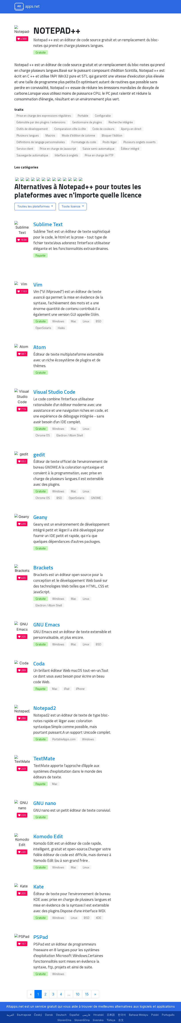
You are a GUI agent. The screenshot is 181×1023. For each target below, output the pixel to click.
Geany (40, 517)
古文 (121, 1020)
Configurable (103, 115)
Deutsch (61, 1014)
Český (38, 1014)
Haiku (61, 328)
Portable (83, 115)
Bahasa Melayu (138, 1014)
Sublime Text (48, 224)
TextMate (44, 758)
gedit (39, 454)
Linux (86, 321)
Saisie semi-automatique (98, 148)
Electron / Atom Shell (70, 435)
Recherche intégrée (121, 122)
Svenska (98, 1020)
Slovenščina (82, 1020)
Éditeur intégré (130, 148)
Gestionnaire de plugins (87, 122)
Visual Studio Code (54, 392)
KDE (98, 918)
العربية (10, 1014)
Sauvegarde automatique (32, 155)
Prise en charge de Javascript (58, 148)
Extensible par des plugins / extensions (41, 122)
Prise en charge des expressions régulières (44, 115)
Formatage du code (84, 142)
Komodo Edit (48, 836)
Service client (25, 148)
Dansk (49, 1014)
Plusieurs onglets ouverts (139, 142)
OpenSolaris (43, 328)
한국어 (122, 1014)
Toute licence (71, 206)
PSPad (40, 937)
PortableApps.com (63, 739)
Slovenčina (64, 1020)
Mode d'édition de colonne (78, 135)
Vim (37, 284)
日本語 (111, 1014)
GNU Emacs (46, 624)
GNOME (96, 498)
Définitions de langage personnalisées (41, 142)
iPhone (80, 689)
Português (168, 1014)
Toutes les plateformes (34, 206)
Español (74, 1014)
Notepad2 (44, 708)
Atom (39, 347)
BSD (98, 321)
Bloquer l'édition (112, 135)
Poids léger (110, 142)
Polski (155, 1014)
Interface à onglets (66, 155)
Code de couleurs (103, 129)
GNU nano (44, 803)
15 (87, 994)
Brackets (43, 567)
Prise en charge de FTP (99, 155)
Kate (38, 886)
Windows (58, 321)
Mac (73, 321)
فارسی (86, 1014)
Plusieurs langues (28, 135)
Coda (39, 663)
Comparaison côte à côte (70, 129)
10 (77, 994)
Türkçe (111, 1020)
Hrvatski (98, 1014)
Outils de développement (32, 129)
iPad (66, 689)
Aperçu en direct (131, 129)
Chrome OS (43, 435)
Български (24, 1014)
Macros (50, 135)
